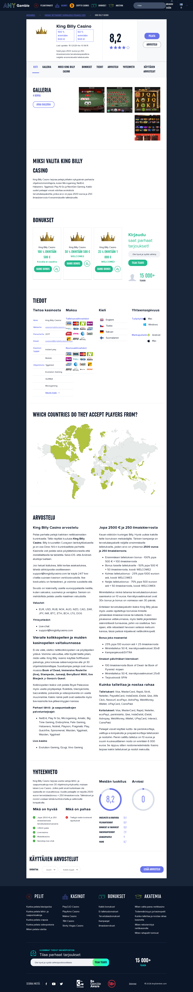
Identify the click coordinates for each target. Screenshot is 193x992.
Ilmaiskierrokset (107, 925)
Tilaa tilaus (138, 262)
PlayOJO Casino (71, 906)
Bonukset (102, 5)
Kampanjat (104, 921)
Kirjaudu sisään (169, 6)
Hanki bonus (43, 269)
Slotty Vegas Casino (73, 925)
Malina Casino (70, 916)
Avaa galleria (43, 104)
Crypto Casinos (82, 5)
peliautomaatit (46, 5)
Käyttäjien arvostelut (149, 69)
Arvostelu (152, 44)
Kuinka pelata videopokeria (40, 924)
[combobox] (50, 869)
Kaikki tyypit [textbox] (68, 869)
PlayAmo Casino (71, 911)
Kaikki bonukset (107, 906)
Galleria (46, 67)
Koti (35, 67)
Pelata (152, 36)
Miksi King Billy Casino (66, 69)
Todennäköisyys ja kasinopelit (150, 911)
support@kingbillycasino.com (59, 341)
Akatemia (119, 5)
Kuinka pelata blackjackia (39, 906)
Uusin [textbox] (49, 869)
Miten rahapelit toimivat (147, 932)
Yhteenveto (129, 67)
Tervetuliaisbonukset (109, 916)
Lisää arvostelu (152, 869)
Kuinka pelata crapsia (37, 919)
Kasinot (64, 5)
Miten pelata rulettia (36, 929)
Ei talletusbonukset (108, 911)
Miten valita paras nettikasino (150, 906)
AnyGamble (30, 15)
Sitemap (132, 984)
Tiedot (99, 67)
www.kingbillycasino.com (57, 327)
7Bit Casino (68, 921)
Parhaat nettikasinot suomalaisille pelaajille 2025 (65, 15)
